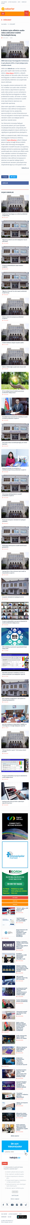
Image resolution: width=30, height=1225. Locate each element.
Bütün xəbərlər (15, 1136)
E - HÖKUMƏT (11, 24)
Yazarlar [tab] (15, 904)
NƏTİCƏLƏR (15, 1195)
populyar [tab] (15, 901)
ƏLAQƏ (2, 3)
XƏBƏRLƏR (24, 2)
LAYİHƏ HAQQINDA (12, 2)
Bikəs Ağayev (10, 73)
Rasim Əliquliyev (12, 140)
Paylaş (5, 177)
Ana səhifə (3, 24)
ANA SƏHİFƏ (4, 2)
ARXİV (19, 2)
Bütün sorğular (15, 1199)
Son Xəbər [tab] (15, 897)
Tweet (14, 177)
